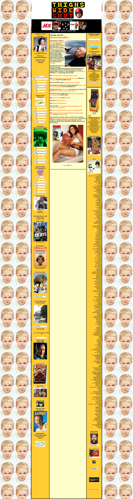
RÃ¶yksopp (40, 212)
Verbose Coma (98, 347)
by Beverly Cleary (40, 268)
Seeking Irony (98, 321)
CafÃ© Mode (99, 375)
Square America (98, 419)
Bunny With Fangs (97, 374)
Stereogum (99, 327)
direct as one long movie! (94, 127)
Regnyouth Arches (97, 311)
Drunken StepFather (97, 222)
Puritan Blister (98, 307)
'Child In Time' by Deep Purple (40, 218)
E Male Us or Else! (94, 35)
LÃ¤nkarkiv (99, 402)
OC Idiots (99, 289)
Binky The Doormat (97, 188)
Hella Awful (99, 240)
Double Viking (98, 221)
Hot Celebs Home (98, 392)
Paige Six (99, 294)
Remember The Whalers (96, 312)
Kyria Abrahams (98, 265)
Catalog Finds (98, 376)
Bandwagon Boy (98, 185)
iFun (100, 395)
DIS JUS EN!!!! (94, 78)
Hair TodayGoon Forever (94, 76)
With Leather (98, 426)
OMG (100, 292)
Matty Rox (99, 274)
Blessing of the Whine (94, 77)
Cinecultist (99, 203)
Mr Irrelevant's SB (97, 281)
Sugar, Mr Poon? (98, 329)
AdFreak (99, 366)
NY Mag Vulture (98, 406)
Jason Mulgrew (98, 253)
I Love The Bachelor (97, 396)
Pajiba (100, 295)
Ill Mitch (99, 247)
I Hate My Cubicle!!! (97, 244)
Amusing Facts (98, 369)
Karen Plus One (98, 262)
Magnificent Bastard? (97, 271)
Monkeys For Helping (97, 278)
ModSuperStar (98, 277)
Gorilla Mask (98, 236)
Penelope (72, 93)
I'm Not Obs (99, 245)
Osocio (99, 409)
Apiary (100, 182)
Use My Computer (97, 344)
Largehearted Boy (97, 266)
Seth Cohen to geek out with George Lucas (64, 78)
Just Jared (99, 260)
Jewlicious (99, 256)
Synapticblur (98, 331)
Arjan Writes (98, 183)
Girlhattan (99, 233)
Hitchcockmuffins (59, 37)
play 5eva (94, 117)
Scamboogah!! (98, 319)
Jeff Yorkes (99, 254)
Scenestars (99, 320)
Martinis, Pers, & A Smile (96, 272)
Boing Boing (99, 192)
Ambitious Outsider (97, 181)
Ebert (100, 224)
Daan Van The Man (97, 214)
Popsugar (99, 303)
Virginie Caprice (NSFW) (96, 424)
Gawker (99, 231)
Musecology (99, 282)
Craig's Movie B (98, 211)
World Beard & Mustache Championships (96, 355)
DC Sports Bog (98, 383)
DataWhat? (99, 217)
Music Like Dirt (98, 284)
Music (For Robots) (97, 283)
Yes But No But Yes (97, 360)
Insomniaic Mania (97, 250)
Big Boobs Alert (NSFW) (96, 372)
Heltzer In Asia (98, 241)
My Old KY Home (98, 287)
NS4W (100, 405)
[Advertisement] (68, 167)
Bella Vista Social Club (96, 186)
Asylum (99, 371)
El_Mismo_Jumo (98, 385)
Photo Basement (98, 410)
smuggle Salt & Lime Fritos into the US (94, 129)
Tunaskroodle (98, 341)
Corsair (99, 209)
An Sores (94, 70)
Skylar (100, 325)
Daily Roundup (98, 215)
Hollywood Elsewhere (97, 391)
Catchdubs (99, 198)
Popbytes (99, 302)
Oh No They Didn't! (97, 290)
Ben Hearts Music (97, 187)
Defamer (99, 219)
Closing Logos (98, 381)
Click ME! (40, 438)
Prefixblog (99, 304)
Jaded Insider (98, 251)
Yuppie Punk (98, 363)
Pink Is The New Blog (97, 299)
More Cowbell (98, 279)
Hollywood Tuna (98, 242)
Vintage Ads (99, 423)
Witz (100, 353)
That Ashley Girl (98, 332)
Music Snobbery (98, 286)
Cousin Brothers (98, 382)
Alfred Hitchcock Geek (97, 367)
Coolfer (99, 208)
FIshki (100, 388)
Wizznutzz (99, 354)
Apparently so (74, 118)
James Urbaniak (98, 400)
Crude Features (98, 212)
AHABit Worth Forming (94, 75)
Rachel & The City (97, 308)
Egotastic (99, 225)
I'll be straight (65, 89)
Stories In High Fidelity (97, 420)
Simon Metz (99, 323)
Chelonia (99, 201)
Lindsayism (99, 268)
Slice (100, 326)
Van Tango (99, 346)
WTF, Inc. (99, 427)
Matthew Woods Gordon (96, 273)
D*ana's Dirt (99, 213)
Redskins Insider (98, 414)
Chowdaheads (98, 202)
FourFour (99, 230)
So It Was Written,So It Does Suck (94, 72)
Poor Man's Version (97, 301)
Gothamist (99, 237)
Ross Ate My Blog (97, 316)
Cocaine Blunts (98, 207)
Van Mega (99, 345)
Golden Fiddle (98, 235)
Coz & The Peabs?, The (96, 210)
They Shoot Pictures (97, 333)
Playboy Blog (98, 411)
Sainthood (94, 80)
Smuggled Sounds (97, 418)
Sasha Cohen (98, 318)
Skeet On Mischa (98, 324)
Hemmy (99, 390)
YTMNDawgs (98, 362)
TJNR (100, 336)
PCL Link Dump (98, 298)
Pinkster (67, 97)
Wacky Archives (98, 425)
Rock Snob (99, 314)
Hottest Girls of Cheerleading (95, 393)
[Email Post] (68, 164)
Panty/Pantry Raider (97, 296)
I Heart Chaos (98, 394)
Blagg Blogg (99, 189)
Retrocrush (99, 313)
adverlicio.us (98, 179)
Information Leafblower (96, 248)
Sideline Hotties (98, 417)
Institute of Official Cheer (96, 399)
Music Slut (99, 285)
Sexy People (98, 416)
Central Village (98, 200)
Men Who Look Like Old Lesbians (95, 404)
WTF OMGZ (99, 357)
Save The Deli (98, 415)
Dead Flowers (98, 384)
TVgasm (99, 342)
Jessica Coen (98, 255)
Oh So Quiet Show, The (96, 291)
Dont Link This (98, 220)
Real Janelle (98, 310)
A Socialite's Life (98, 177)
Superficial (99, 330)
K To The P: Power (97, 261)
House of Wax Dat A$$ (94, 79)
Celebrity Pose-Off (97, 378)
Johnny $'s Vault (98, 257)
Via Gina (99, 348)
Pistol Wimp (99, 300)
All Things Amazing (97, 368)
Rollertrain (99, 315)
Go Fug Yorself (98, 234)
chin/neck (53, 79)
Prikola (99, 412)
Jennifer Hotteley (80, 71)
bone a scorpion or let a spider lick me (64, 90)
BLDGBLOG (99, 190)
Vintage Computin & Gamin (96, 349)
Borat (100, 193)
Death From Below (97, 218)
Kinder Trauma (98, 401)
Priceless (94, 73)
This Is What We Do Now (96, 334)
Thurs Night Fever (97, 335)
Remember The (61, 114)
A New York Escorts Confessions (95, 175)
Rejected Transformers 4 (59, 103)
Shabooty (99, 322)
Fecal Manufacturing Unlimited (95, 387)
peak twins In (94, 132)
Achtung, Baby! (98, 178)
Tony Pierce (99, 339)
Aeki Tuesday (98, 180)
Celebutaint (99, 199)
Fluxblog (99, 229)
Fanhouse (99, 386)
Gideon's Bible (98, 232)
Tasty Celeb (99, 421)
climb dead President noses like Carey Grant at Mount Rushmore (94, 123)
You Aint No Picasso (97, 361)
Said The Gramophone (97, 317)
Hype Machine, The (97, 243)
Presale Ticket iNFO (97, 305)
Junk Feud (99, 259)
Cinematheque (98, 204)
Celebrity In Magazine (97, 377)
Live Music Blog (98, 269)
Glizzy (100, 389)
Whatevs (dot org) (98, 352)
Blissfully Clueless (97, 191)
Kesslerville (99, 263)
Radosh (99, 309)
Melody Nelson (98, 275)
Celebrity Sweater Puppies (96, 379)
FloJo (60, 46)
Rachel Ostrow (98, 413)
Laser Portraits (98, 403)
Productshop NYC (97, 306)
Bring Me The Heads (97, 195)
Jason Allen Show (97, 252)
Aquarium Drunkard (97, 370)
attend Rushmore (94, 125)
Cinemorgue (99, 205)
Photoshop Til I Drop (94, 74)
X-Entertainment (98, 359)
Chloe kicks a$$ (56, 97)
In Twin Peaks (98, 398)
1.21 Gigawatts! (98, 174)
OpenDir (99, 293)
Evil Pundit (99, 227)
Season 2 (40, 242)
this (57, 72)
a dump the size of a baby (71, 82)
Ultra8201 (99, 343)
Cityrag (99, 206)
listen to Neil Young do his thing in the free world (94, 120)
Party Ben (99, 297)
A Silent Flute (98, 176)
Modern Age (99, 276)
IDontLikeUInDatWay (97, 246)
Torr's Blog (99, 340)
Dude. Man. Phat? (98, 223)
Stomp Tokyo (98, 328)
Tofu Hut (99, 338)
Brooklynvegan (98, 196)
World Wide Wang (98, 356)
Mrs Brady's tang (60, 100)
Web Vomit (99, 351)
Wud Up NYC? (98, 358)
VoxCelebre (99, 350)
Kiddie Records (98, 264)
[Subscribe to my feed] (94, 465)
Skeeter (52, 63)
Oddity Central (98, 407)
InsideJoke (99, 249)
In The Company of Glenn (96, 397)
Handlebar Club (98, 239)
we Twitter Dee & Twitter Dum (94, 48)
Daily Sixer (99, 216)
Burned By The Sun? (97, 197)
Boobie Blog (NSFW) (97, 373)
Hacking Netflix (98, 238)
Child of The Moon (97, 380)
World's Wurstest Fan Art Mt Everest (67, 110)
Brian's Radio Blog (97, 194)
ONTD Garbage (98, 408)
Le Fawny (99, 267)
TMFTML (99, 337)
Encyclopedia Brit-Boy (97, 226)
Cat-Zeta (77, 93)
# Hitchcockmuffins (67, 165)
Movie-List (99, 280)
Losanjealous (98, 270)
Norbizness (99, 288)
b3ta (100, 184)
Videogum (99, 422)
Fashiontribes (98, 228)
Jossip (100, 258)
